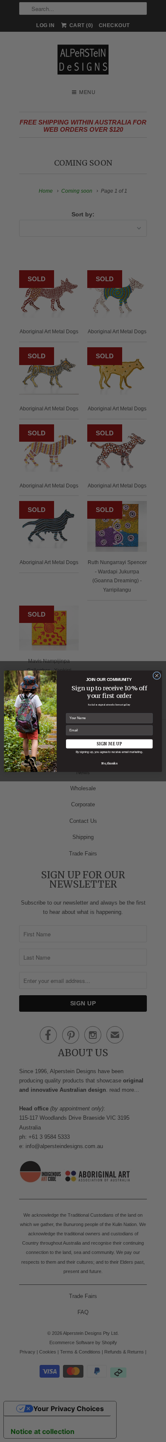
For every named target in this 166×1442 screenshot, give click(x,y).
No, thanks (109, 763)
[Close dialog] (156, 675)
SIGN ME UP (109, 743)
